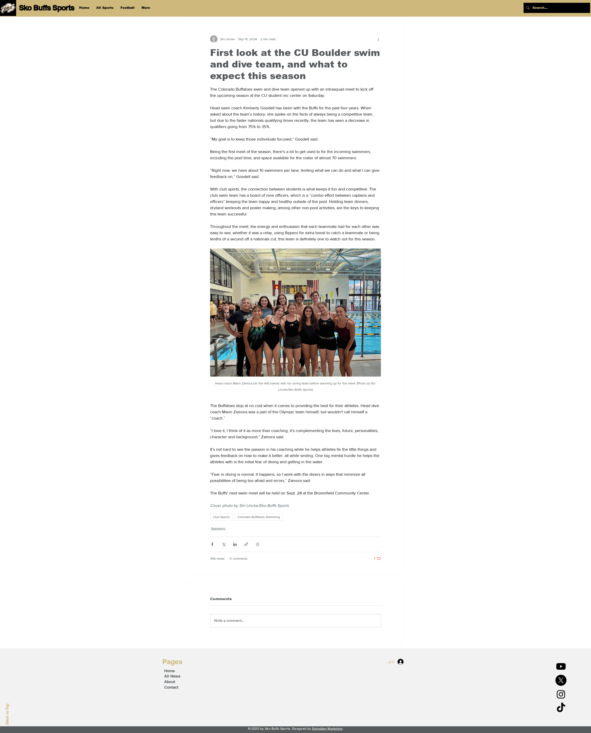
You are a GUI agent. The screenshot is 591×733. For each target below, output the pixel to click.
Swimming (218, 528)
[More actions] (378, 39)
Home (169, 671)
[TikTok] (561, 708)
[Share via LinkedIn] (235, 544)
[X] (561, 680)
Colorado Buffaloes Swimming (259, 517)
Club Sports (221, 517)
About (169, 681)
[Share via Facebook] (212, 544)
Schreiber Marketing (327, 728)
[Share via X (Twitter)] (223, 544)
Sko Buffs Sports (46, 7)
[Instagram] (561, 694)
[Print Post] (257, 544)
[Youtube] (561, 666)
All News (172, 676)
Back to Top (7, 714)
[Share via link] (246, 544)
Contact (171, 687)
